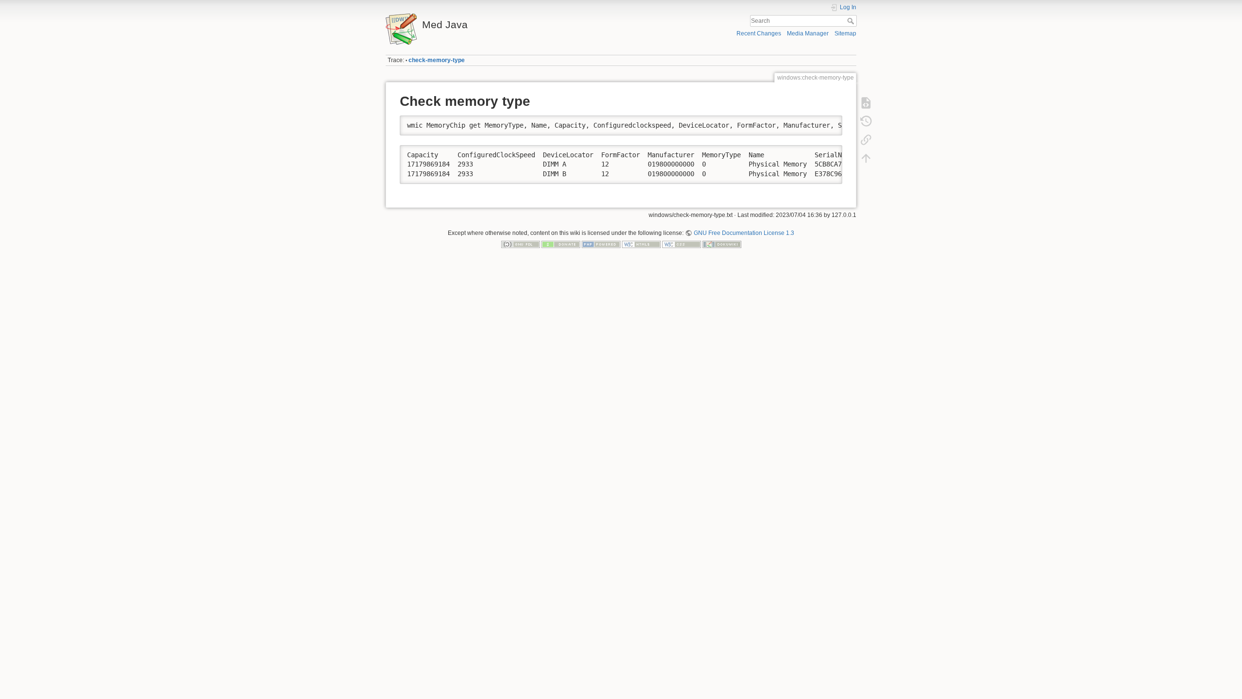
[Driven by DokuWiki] (722, 244)
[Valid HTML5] (641, 244)
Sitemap (845, 33)
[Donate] (560, 244)
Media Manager (808, 33)
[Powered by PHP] (601, 244)
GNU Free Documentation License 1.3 (744, 233)
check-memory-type (437, 60)
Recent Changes (758, 33)
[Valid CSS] (681, 244)
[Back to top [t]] (866, 158)
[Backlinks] (866, 140)
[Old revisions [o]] (866, 121)
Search (851, 20)
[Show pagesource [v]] (866, 103)
